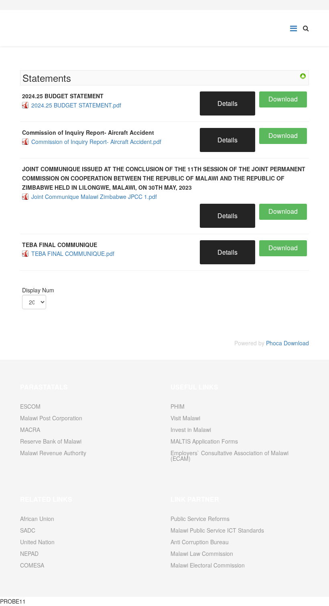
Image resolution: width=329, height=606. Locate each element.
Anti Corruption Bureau (200, 542)
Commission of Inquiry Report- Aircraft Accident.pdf (96, 142)
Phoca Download (287, 343)
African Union (37, 519)
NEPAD (29, 553)
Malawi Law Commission (202, 553)
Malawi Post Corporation (51, 418)
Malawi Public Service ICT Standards (217, 530)
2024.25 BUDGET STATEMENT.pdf (76, 105)
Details (227, 103)
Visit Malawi (185, 418)
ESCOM (30, 406)
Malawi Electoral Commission (208, 565)
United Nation (37, 542)
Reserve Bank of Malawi (50, 441)
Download (283, 98)
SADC (27, 530)
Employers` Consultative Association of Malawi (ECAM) (229, 455)
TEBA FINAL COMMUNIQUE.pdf (72, 253)
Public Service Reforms (200, 519)
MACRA (30, 430)
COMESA (32, 565)
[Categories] (303, 76)
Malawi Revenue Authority (53, 453)
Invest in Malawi (191, 430)
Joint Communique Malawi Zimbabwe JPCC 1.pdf (94, 197)
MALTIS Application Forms (204, 441)
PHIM (178, 406)
